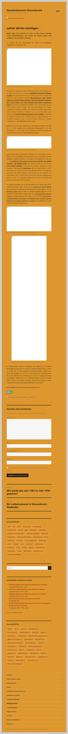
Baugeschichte (11, 530)
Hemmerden (11, 540)
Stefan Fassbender (22, 397)
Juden (9, 544)
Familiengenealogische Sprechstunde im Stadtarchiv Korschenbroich (28, 585)
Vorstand (9, 716)
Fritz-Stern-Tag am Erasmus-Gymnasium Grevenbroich (24, 598)
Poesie (18, 547)
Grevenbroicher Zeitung (24, 537)
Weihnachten (27, 551)
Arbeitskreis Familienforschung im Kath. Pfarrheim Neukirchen (27, 589)
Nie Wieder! (10, 547)
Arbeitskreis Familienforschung (16, 691)
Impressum (10, 724)
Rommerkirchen (40, 547)
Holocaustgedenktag (30, 540)
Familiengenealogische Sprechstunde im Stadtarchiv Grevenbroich (27, 594)
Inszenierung (42, 540)
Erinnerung (33, 530)
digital (26, 530)
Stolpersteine (11, 551)
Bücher (9, 687)
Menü (58, 11)
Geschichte (44, 533)
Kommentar (11, 417)
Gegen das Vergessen (32, 533)
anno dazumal (37, 526)
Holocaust (20, 540)
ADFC (19, 526)
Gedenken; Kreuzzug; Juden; (15, 533)
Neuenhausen (39, 544)
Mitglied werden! (11, 712)
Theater (19, 551)
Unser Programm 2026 (13, 679)
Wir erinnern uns (38, 551)
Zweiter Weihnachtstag (14, 554)
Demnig (20, 530)
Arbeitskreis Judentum (13, 695)
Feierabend (42, 530)
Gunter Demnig (37, 537)
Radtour (24, 547)
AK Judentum (27, 526)
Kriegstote (16, 544)
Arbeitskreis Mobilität (13, 699)
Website (9, 459)
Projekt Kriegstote (12, 707)
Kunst (22, 544)
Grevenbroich (11, 537)
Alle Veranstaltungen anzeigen (15, 612)
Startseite (9, 675)
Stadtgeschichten (12, 703)
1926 (8, 526)
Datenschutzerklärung (13, 720)
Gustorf (46, 537)
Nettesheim (29, 544)
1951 (13, 526)
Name (9, 442)
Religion (31, 547)
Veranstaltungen (11, 683)
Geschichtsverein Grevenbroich (24, 10)
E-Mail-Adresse (12, 451)
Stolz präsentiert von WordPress (41, 729)
